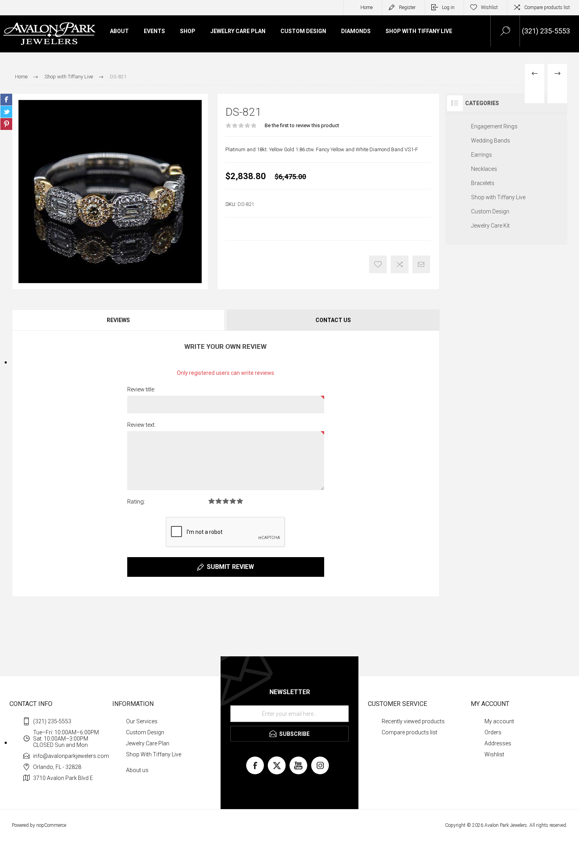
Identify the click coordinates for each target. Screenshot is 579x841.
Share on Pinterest (6, 124)
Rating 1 (211, 501)
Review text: (141, 425)
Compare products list (547, 7)
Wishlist (494, 754)
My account (499, 721)
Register (407, 7)
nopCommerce (51, 825)
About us (137, 770)
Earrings (481, 155)
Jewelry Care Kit (490, 225)
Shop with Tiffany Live (498, 197)
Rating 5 (239, 501)
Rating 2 (218, 501)
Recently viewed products (413, 721)
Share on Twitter (6, 112)
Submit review (230, 567)
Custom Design (490, 211)
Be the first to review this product (302, 125)
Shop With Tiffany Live (153, 754)
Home (366, 7)
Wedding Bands (490, 140)
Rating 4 (232, 501)
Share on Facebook (6, 100)
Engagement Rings (494, 126)
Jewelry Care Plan (147, 743)
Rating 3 (225, 501)
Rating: (136, 501)
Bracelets (482, 183)
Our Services (142, 721)
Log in (448, 7)
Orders (492, 732)
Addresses (497, 743)
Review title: (141, 389)
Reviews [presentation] (118, 320)
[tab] (119, 320)
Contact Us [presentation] (333, 320)
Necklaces (484, 169)
